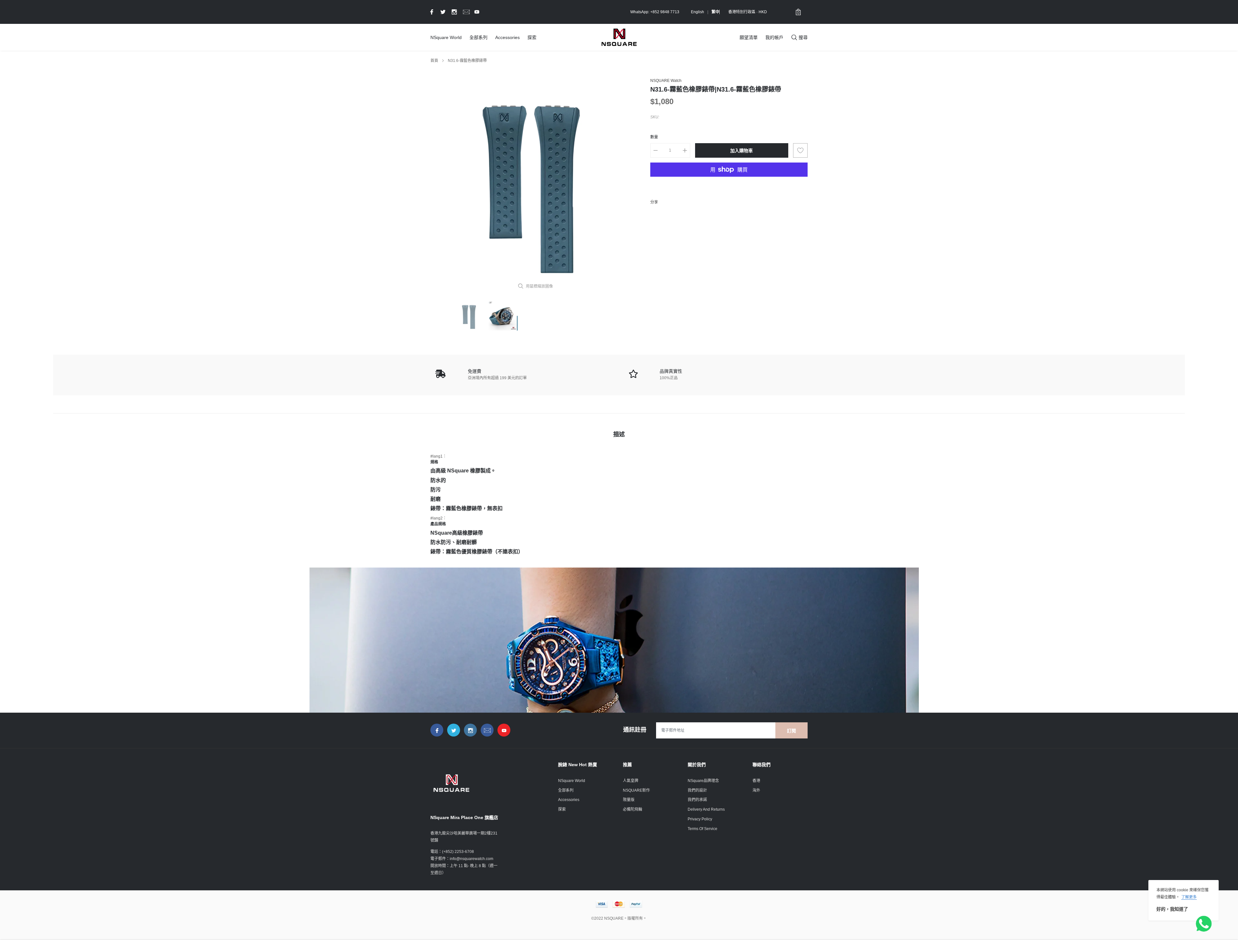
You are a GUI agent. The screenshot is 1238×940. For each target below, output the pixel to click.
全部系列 (478, 37)
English (697, 12)
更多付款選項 (729, 185)
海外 (756, 790)
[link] (431, 11)
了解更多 (1189, 897)
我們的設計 (697, 790)
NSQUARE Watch (666, 80)
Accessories (507, 37)
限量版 (628, 799)
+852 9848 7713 (664, 12)
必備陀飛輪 (632, 809)
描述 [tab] (619, 434)
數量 (654, 137)
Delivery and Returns (706, 809)
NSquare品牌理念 (703, 780)
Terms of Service (702, 828)
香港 (756, 780)
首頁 (434, 60)
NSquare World (446, 37)
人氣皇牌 (630, 780)
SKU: (654, 117)
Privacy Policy (700, 819)
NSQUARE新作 (636, 790)
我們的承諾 (697, 799)
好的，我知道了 (1172, 909)
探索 (531, 37)
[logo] (619, 37)
